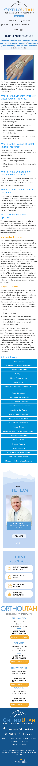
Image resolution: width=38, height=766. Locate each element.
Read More (19, 536)
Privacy (18, 738)
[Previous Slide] (17, 543)
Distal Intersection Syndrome (18, 397)
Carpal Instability (19, 448)
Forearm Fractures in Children (19, 406)
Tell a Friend (14, 741)
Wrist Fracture (18, 361)
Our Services (33, 43)
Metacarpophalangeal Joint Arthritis (18, 461)
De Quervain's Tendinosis (18, 419)
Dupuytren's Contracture (18, 423)
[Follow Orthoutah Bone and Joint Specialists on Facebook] (10, 728)
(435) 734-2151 (12, 20)
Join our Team (19, 16)
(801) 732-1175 (19, 656)
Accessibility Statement (19, 744)
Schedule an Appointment (22, 25)
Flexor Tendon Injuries (18, 378)
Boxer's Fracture (18, 444)
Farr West (19, 643)
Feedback (33, 738)
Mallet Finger (18, 382)
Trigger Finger (18, 427)
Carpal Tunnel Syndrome (18, 414)
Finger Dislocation (18, 393)
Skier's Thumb (18, 440)
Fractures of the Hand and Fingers (19, 365)
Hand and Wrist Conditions (26, 46)
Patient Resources (19, 559)
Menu (16, 30)
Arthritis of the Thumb (18, 410)
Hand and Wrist (8, 46)
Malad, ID (19, 687)
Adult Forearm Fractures (18, 402)
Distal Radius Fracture (19, 435)
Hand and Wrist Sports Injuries (18, 452)
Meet (19, 489)
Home (3, 738)
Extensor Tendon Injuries (18, 457)
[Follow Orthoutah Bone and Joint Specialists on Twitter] (26, 729)
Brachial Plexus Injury (19, 370)
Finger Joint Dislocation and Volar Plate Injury (18, 388)
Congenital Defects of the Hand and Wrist (18, 431)
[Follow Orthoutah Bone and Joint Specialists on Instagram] (26, 734)
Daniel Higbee (19, 525)
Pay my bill (6, 25)
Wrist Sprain (18, 374)
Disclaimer (10, 738)
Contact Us (24, 741)
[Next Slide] (20, 543)
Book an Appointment (19, 637)
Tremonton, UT (19, 667)
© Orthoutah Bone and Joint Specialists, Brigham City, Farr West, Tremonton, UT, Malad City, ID (19, 752)
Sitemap (25, 738)
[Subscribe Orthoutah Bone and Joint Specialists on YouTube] (10, 733)
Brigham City (19, 618)
